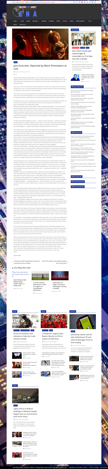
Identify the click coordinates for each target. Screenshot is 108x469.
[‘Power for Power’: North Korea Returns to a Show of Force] (17, 355)
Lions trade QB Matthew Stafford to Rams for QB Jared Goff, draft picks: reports (59, 373)
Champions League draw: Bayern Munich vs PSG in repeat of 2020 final (52, 336)
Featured (82, 47)
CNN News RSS (77, 176)
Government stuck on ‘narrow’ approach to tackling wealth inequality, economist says (30, 455)
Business (44, 21)
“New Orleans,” (24, 146)
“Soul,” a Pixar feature (56, 112)
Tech (89, 21)
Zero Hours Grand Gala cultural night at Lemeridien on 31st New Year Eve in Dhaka (82, 55)
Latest (22, 21)
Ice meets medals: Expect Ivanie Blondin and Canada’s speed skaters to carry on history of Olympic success (59, 363)
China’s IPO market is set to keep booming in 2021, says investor (54, 262)
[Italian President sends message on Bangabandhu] (17, 374)
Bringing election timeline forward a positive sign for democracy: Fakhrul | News (42, 3)
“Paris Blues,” (30, 150)
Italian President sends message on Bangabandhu (29, 372)
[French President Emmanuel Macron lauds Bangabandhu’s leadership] (17, 365)
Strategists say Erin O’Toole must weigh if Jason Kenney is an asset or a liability (29, 434)
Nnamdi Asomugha (18, 201)
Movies (15, 62)
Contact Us (22, 24)
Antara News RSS (78, 87)
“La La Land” (17, 188)
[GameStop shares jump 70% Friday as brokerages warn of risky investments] (74, 378)
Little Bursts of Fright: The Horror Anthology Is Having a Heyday (59, 285)
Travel (15, 24)
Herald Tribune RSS (78, 181)
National (35, 21)
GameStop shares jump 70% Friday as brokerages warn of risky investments (87, 377)
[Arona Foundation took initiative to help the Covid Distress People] (25, 321)
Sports (72, 21)
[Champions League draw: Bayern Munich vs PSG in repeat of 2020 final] (54, 321)
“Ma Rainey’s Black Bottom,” (28, 78)
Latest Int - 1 (16, 330)
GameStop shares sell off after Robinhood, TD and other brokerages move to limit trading (82, 338)
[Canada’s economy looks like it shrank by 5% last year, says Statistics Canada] (74, 368)
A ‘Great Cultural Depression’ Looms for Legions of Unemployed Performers (39, 286)
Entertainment (80, 21)
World (28, 21)
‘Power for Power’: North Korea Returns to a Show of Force (29, 354)
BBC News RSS (77, 132)
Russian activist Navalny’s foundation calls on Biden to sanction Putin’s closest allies (87, 77)
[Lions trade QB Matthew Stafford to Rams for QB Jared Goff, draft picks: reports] (45, 374)
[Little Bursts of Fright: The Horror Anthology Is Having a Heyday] (60, 272)
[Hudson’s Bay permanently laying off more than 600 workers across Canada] (74, 359)
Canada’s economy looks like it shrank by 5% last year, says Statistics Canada (87, 367)
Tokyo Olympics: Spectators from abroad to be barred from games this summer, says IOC (53, 353)
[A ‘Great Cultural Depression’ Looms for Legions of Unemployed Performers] (40, 272)
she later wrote (34, 126)
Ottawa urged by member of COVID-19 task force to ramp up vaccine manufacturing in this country (30, 444)
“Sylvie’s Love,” (42, 110)
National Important (25, 330)
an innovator (27, 81)
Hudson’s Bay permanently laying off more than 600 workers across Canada (86, 358)
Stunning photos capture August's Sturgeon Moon (83, 164)
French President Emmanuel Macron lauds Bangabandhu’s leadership (30, 364)
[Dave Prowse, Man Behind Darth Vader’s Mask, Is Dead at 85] (20, 272)
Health (58, 21)
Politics (65, 21)
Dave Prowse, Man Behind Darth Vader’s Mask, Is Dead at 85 (20, 283)
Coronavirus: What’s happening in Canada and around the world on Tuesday (27, 262)
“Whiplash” (16, 172)
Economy (51, 21)
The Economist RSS (78, 186)
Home (14, 21)
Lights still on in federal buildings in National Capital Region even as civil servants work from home (25, 412)
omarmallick (27, 71)
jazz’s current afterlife (55, 175)
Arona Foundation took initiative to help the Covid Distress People (24, 336)
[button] (17, 21)
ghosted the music (40, 228)
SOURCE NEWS (17, 255)
